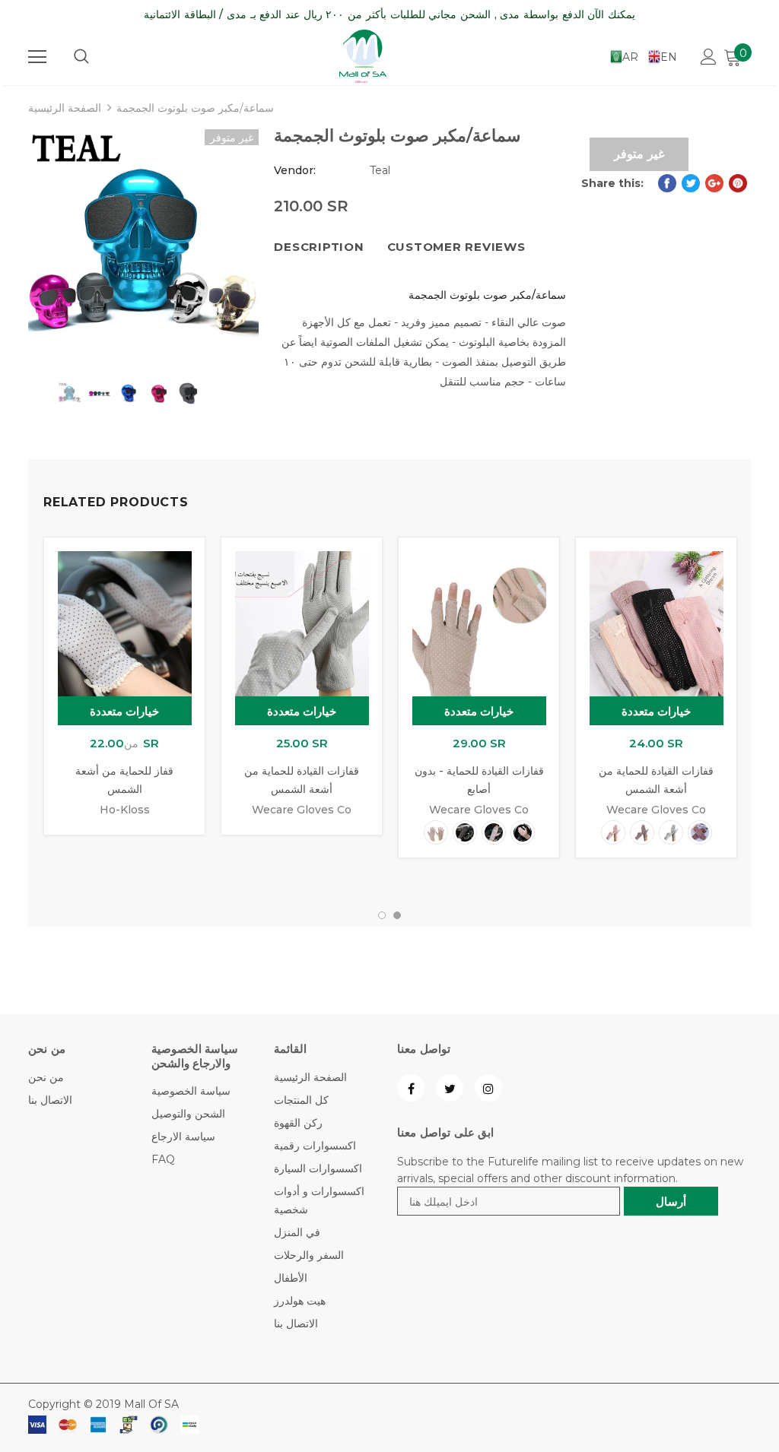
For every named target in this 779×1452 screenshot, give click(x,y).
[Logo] (362, 56)
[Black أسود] (464, 832)
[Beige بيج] (435, 832)
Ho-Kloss (125, 809)
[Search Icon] (81, 57)
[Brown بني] (699, 832)
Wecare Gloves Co (301, 809)
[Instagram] (488, 1088)
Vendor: (295, 170)
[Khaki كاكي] (493, 832)
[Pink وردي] (522, 832)
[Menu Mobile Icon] (37, 57)
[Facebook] (410, 1088)
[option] (143, 244)
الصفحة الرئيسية (64, 108)
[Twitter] (449, 1088)
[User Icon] (709, 57)
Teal (380, 170)
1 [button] (382, 915)
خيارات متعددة (125, 711)
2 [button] (397, 915)
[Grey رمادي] (671, 832)
